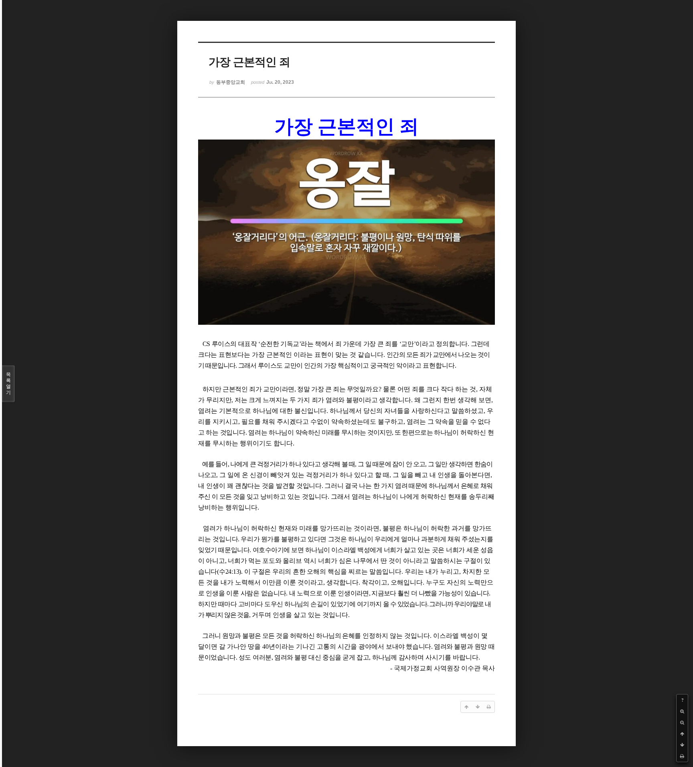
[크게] (682, 711)
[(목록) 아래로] (682, 745)
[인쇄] (682, 756)
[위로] (682, 733)
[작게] (682, 722)
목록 (8, 383)
